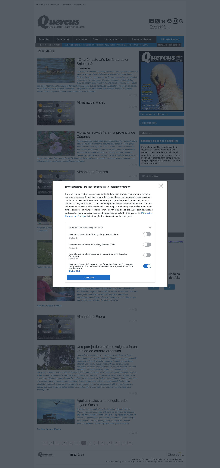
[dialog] (110, 234)
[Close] (162, 187)
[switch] (147, 234)
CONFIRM (88, 277)
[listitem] (110, 227)
